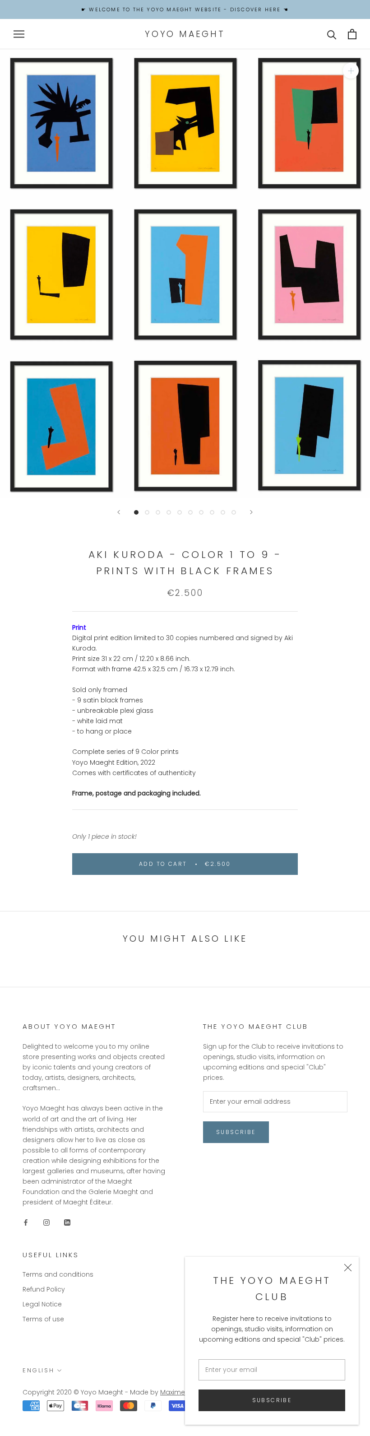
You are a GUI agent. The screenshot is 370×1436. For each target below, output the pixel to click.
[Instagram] (46, 1222)
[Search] (332, 34)
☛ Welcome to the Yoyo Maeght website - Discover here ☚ (185, 9)
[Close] (348, 1268)
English (38, 1370)
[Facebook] (26, 1222)
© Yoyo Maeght (98, 1392)
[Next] (251, 512)
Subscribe (272, 1400)
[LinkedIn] (67, 1222)
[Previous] (118, 512)
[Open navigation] (19, 34)
